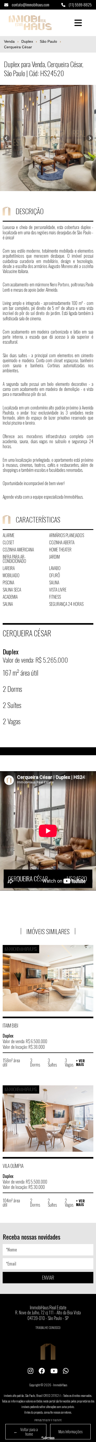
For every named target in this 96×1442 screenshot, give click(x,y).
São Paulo (48, 41)
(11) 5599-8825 (80, 4)
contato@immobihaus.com (30, 4)
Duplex (27, 41)
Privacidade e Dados (48, 1420)
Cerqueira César (18, 47)
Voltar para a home (26, 1431)
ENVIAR (48, 1277)
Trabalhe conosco (48, 1327)
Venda (9, 41)
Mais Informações (70, 1431)
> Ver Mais (80, 1062)
